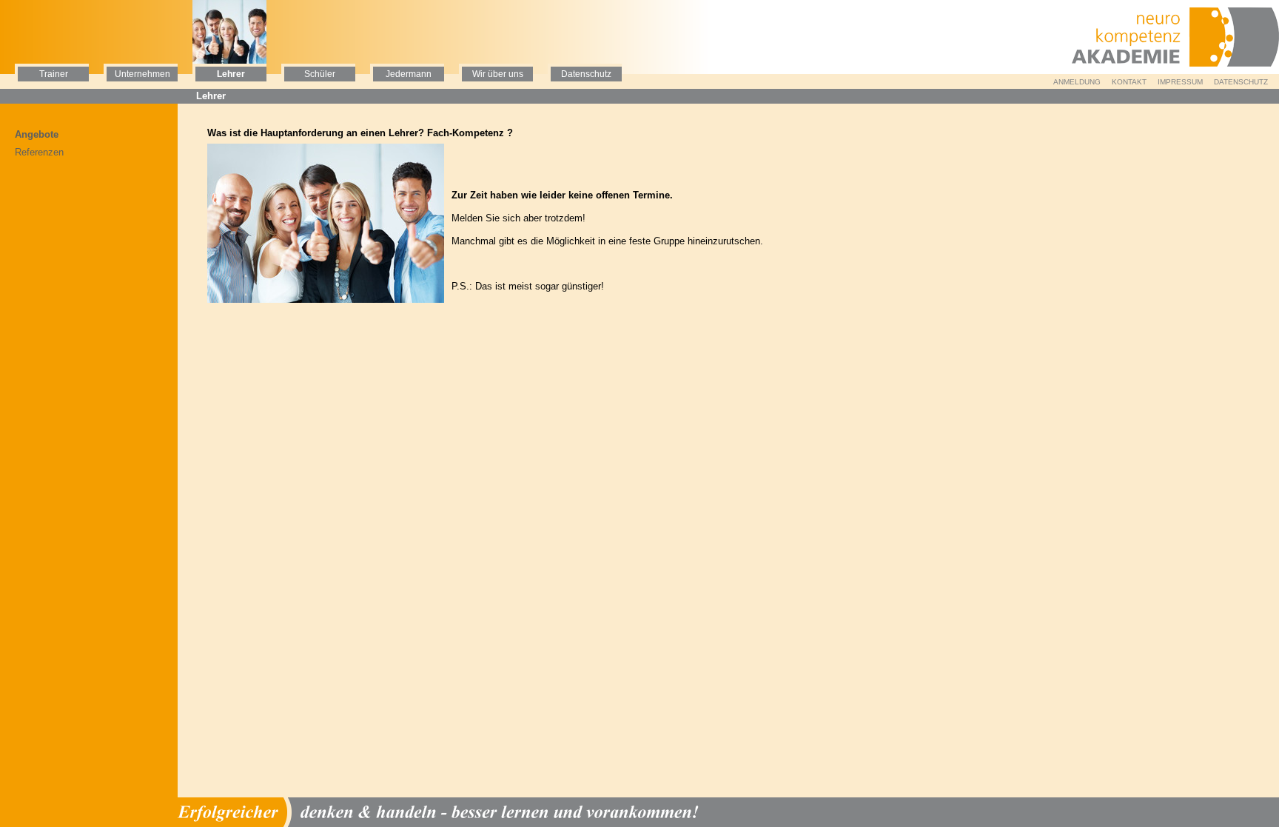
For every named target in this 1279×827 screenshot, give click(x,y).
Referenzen (39, 152)
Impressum (1180, 82)
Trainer (53, 74)
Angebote (36, 134)
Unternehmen (142, 74)
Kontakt (1129, 82)
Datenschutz (1241, 82)
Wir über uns (497, 74)
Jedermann (409, 74)
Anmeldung (1077, 82)
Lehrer (231, 74)
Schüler (319, 74)
